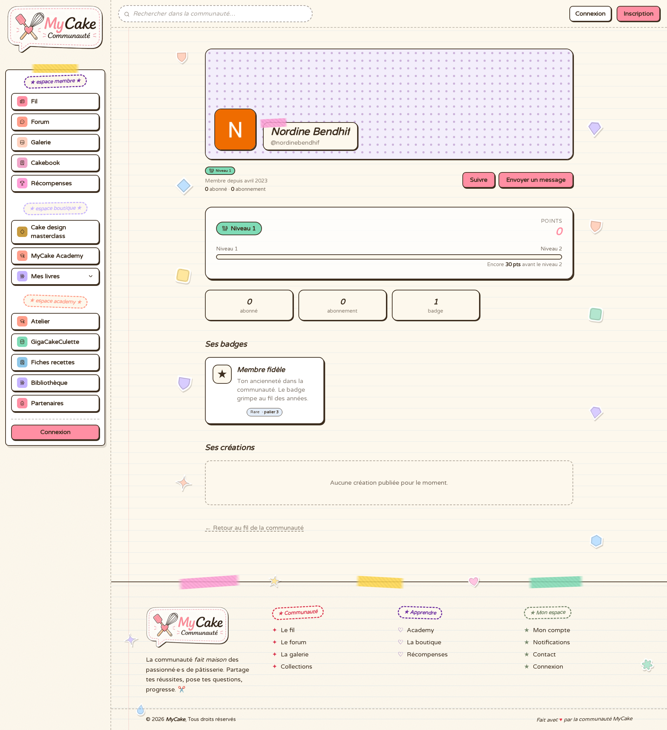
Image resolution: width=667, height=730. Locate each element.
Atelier (40, 321)
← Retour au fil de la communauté (254, 528)
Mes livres (45, 276)
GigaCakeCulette (55, 342)
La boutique (424, 642)
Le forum (293, 642)
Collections (296, 666)
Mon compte (551, 630)
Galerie (41, 142)
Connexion (55, 432)
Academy (420, 630)
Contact (544, 654)
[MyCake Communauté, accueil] (55, 29)
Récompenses (51, 183)
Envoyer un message (536, 180)
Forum (40, 122)
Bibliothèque (49, 383)
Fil (34, 101)
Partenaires (47, 403)
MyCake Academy (57, 256)
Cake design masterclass (48, 232)
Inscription (638, 13)
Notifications (551, 642)
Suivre (478, 180)
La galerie (294, 654)
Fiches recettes (53, 362)
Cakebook (45, 163)
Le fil (288, 630)
